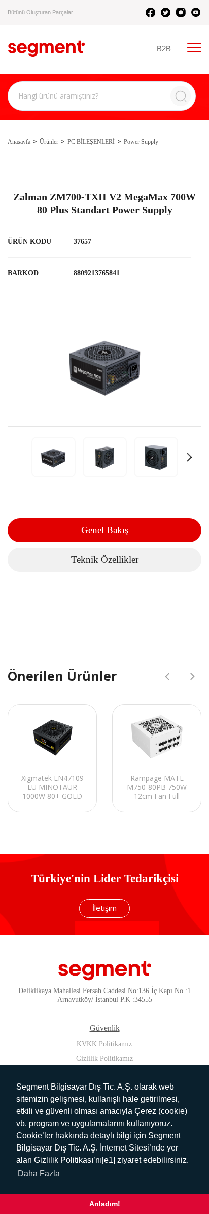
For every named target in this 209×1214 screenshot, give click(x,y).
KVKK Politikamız (104, 1044)
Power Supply (141, 141)
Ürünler (49, 141)
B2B (164, 48)
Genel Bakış (104, 530)
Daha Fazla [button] (39, 1173)
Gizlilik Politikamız (104, 1058)
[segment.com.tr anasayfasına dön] (46, 48)
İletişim (104, 908)
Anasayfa (19, 141)
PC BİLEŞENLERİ (91, 141)
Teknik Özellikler (104, 559)
